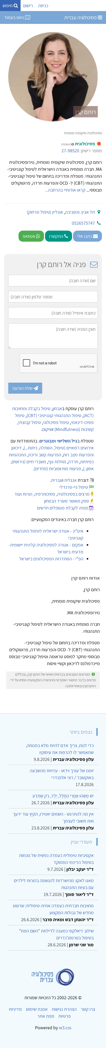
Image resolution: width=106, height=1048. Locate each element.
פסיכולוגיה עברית (81, 17)
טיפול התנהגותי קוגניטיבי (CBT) (53, 415)
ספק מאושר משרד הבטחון (66, 501)
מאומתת (66, 144)
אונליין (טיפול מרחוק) (45, 212)
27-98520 (70, 151)
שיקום (47, 429)
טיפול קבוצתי (29, 422)
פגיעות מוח (71, 468)
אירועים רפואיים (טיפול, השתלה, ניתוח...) (59, 448)
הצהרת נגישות (64, 1009)
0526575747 (83, 223)
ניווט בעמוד (14, 17)
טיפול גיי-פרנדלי (73, 487)
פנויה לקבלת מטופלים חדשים (62, 508)
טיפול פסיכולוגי (56, 422)
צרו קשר (88, 1009)
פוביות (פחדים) (47, 468)
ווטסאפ (29, 236)
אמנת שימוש (37, 1009)
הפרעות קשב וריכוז (44, 455)
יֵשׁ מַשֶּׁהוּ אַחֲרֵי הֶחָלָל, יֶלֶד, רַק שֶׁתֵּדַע (63, 796)
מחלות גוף (57, 462)
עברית (56, 480)
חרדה (73, 462)
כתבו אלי (85, 236)
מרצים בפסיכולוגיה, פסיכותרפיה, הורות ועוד (52, 494)
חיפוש (8, 5)
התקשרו (56, 236)
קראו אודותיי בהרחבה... (65, 190)
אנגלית (70, 480)
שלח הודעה (22, 388)
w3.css (65, 1028)
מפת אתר (45, 1016)
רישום (28, 5)
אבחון (57, 408)
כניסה (43, 5)
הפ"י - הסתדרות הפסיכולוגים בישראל (51, 559)
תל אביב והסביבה (80, 212)
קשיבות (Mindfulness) (74, 429)
